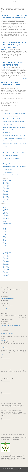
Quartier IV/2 (6, 264)
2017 (4, 242)
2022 (4, 234)
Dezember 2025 (6, 218)
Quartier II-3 (6, 187)
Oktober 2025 (6, 221)
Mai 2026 (5, 210)
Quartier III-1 (6, 188)
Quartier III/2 (6, 261)
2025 (4, 230)
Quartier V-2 (6, 197)
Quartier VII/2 (6, 274)
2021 (4, 236)
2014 (4, 247)
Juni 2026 (5, 209)
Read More (25, 39)
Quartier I (5, 182)
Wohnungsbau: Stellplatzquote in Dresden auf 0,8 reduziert (14, 145)
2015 (4, 245)
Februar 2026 (6, 215)
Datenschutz (24, 469)
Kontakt (20, 469)
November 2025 (7, 220)
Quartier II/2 (6, 257)
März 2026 (5, 214)
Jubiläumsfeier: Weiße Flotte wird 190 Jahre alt (14, 135)
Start (12, 469)
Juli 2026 (5, 207)
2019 (4, 239)
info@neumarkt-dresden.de (8, 298)
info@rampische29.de (7, 308)
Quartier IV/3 (6, 266)
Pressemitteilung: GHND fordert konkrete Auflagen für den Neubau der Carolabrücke (14, 115)
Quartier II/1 (6, 255)
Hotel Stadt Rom (7, 180)
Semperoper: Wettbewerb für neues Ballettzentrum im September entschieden (14, 128)
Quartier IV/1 (6, 263)
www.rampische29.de (5, 340)
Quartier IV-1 (6, 191)
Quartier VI (5, 199)
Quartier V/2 (6, 269)
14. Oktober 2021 (5, 49)
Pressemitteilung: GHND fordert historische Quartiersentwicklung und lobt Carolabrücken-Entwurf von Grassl (13, 121)
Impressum (16, 469)
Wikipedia (3, 347)
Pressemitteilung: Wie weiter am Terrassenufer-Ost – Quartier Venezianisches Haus (13, 45)
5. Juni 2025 (4, 20)
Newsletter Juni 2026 (8, 141)
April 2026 (5, 212)
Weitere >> (3, 354)
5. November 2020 (5, 67)
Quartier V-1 (6, 196)
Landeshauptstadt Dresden (7, 333)
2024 (4, 231)
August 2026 (6, 206)
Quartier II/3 (6, 258)
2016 (4, 244)
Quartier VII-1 (6, 201)
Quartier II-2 (6, 185)
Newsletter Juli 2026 (8, 132)
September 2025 (7, 223)
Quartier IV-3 (6, 194)
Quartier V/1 (6, 267)
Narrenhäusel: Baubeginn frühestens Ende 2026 (14, 138)
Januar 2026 (6, 217)
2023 (4, 233)
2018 (4, 241)
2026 (4, 228)
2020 (4, 237)
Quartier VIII (6, 275)
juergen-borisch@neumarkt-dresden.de (11, 325)
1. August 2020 (4, 87)
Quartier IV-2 (6, 193)
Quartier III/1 (6, 260)
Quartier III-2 (6, 190)
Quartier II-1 (6, 183)
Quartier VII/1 (6, 272)
